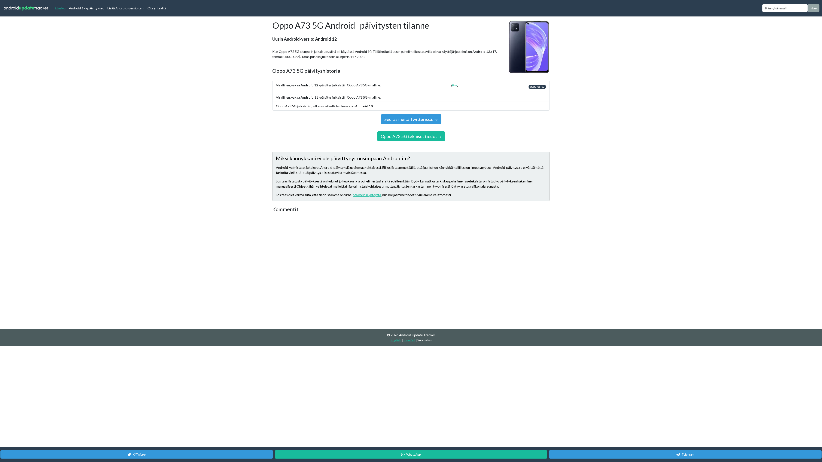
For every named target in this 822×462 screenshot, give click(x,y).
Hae (813, 8)
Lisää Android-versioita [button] (124, 8)
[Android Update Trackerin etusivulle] (26, 8)
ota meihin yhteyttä (367, 195)
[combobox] (785, 8)
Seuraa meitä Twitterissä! (409, 119)
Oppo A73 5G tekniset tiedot (409, 136)
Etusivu (61, 8)
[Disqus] (352, 270)
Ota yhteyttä (156, 8)
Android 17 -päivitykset (86, 8)
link (454, 85)
